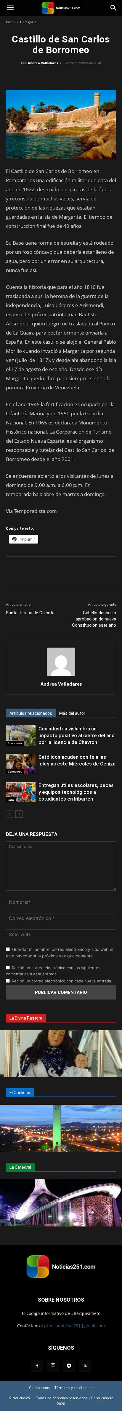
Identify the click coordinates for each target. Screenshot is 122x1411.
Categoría (28, 21)
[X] (47, 76)
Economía (15, 743)
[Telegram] (88, 76)
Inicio (10, 21)
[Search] (113, 8)
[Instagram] (53, 1366)
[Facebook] (34, 76)
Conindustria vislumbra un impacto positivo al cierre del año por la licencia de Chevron (76, 735)
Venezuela (15, 771)
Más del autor (72, 713)
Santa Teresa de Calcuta (30, 612)
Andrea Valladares (43, 63)
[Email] (75, 76)
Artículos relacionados (30, 713)
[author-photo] (61, 675)
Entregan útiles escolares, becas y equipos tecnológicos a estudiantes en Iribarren (76, 792)
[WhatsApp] (61, 76)
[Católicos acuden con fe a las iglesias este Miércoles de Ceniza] (21, 764)
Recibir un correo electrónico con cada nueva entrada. (62, 981)
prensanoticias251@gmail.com (74, 1325)
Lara (11, 800)
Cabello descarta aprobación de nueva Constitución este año (94, 619)
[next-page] (19, 814)
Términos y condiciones (73, 1387)
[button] (10, 8)
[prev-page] (9, 814)
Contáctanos (39, 1387)
